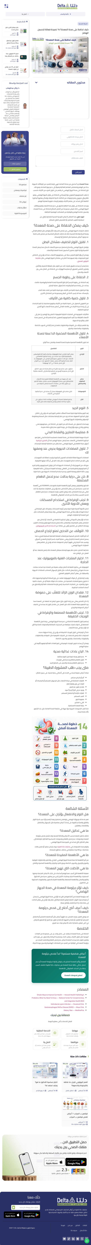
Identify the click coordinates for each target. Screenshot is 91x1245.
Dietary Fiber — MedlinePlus (74, 1010)
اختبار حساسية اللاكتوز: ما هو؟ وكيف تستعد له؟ (46, 1083)
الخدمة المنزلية (43, 1031)
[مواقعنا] (82, 1044)
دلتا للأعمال (83, 1230)
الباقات (85, 1225)
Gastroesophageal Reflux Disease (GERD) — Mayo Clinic (64, 1007)
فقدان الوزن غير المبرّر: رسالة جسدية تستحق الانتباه (12, 42)
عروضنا (75, 1031)
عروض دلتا (23, 201)
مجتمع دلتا (23, 184)
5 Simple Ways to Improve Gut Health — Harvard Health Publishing (60, 994)
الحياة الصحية (83, 23)
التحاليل (77, 1225)
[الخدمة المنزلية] (54, 1032)
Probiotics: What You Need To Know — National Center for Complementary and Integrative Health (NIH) (58, 999)
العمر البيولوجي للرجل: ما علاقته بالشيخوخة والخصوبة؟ (76, 1083)
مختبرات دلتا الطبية (64, 846)
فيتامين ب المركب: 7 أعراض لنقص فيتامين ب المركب (77, 1115)
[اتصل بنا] (54, 1044)
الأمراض (52, 1065)
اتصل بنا (46, 1042)
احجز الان (78, 172)
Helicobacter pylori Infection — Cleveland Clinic (67, 1004)
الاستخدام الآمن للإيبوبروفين (46, 525)
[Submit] (13, 1207)
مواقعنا (74, 1042)
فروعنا (63, 1225)
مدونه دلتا (74, 1230)
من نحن (70, 1225)
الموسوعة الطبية (21, 213)
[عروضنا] (82, 1032)
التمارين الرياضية (41, 440)
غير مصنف (23, 196)
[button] (36, 82)
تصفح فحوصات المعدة (73, 975)
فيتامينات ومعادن (79, 1100)
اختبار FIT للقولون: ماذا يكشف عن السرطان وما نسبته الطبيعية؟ (11, 56)
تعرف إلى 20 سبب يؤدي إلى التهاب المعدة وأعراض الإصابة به (11, 69)
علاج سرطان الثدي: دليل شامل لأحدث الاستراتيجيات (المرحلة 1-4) (11, 31)
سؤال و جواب (22, 207)
